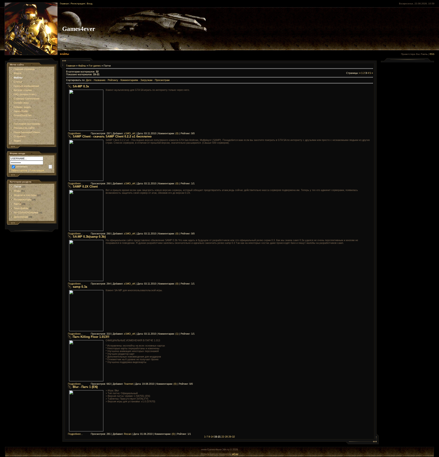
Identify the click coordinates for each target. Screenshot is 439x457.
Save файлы (21, 208)
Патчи (17, 186)
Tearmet (128, 383)
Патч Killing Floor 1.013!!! (91, 337)
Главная (64, 3)
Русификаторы (22, 199)
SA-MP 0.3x (81, 86)
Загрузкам (146, 80)
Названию (99, 80)
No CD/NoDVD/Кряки (26, 212)
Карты (17, 203)
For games (95, 65)
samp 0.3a (80, 286)
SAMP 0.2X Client (85, 186)
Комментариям (129, 80)
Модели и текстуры (25, 195)
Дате (88, 80)
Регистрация (78, 3)
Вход (89, 3)
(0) (177, 133)
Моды (17, 190)
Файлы (82, 65)
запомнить (22, 166)
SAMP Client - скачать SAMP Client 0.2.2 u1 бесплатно (112, 136)
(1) (177, 333)
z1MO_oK (129, 133)
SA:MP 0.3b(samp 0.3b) (89, 236)
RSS (432, 54)
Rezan (127, 434)
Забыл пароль (19, 170)
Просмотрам (162, 80)
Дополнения (21, 216)
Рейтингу (113, 80)
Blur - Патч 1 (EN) (85, 387)
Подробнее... (75, 133)
